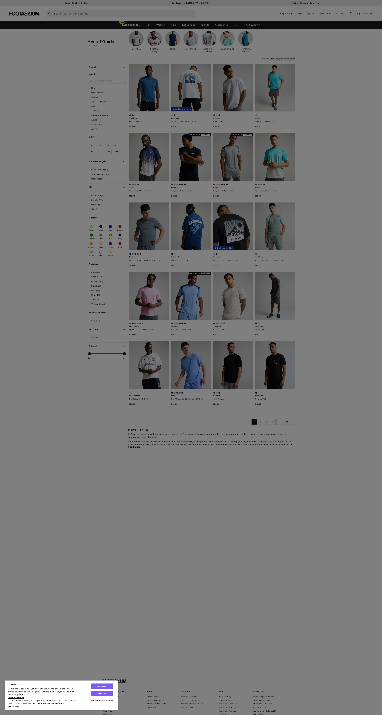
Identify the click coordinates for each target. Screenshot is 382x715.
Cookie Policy (44, 703)
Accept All (102, 686)
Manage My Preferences (102, 700)
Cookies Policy (16, 697)
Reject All (102, 693)
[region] (61, 695)
